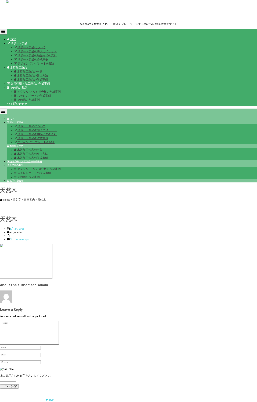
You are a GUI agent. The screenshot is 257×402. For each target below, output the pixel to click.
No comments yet (20, 239)
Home (6, 200)
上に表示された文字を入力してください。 (26, 376)
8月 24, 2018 (17, 228)
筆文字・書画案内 (24, 200)
